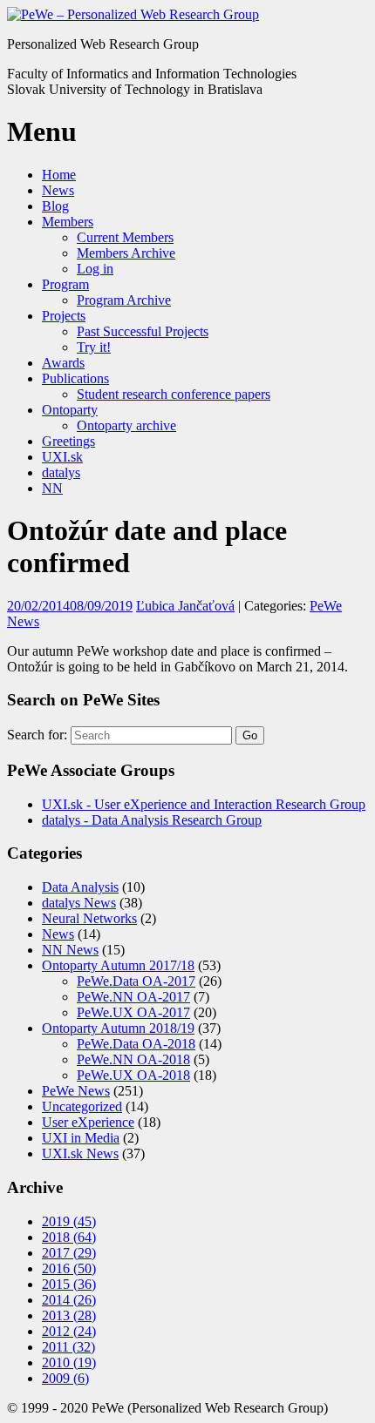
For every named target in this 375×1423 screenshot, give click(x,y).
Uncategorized (82, 1106)
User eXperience (88, 1122)
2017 (69, 1252)
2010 (69, 1362)
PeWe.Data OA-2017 (136, 981)
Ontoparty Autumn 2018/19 (118, 1028)
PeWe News (76, 1090)
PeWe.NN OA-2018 (133, 1059)
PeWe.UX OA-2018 (133, 1075)
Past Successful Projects (142, 331)
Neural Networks (89, 918)
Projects (63, 315)
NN (52, 488)
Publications (75, 378)
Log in (95, 268)
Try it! (94, 347)
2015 (69, 1284)
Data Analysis (80, 887)
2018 (69, 1237)
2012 (69, 1331)
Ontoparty (70, 409)
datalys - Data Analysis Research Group (152, 820)
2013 (69, 1315)
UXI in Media (80, 1137)
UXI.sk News (80, 1153)
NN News (70, 949)
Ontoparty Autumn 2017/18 (118, 965)
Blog (55, 206)
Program (65, 284)
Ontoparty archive (126, 425)
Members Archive (126, 253)
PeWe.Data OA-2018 (136, 1043)
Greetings (68, 441)
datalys (61, 472)
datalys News (79, 902)
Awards (63, 362)
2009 (65, 1378)
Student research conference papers (173, 394)
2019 (69, 1221)
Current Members (125, 237)
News (58, 190)
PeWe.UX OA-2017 (133, 1012)
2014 (69, 1299)
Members (67, 221)
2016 (69, 1268)
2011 (68, 1346)
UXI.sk (62, 456)
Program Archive (124, 300)
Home (59, 174)
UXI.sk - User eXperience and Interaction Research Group (203, 804)
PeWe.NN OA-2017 (133, 996)
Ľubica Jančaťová (185, 605)
